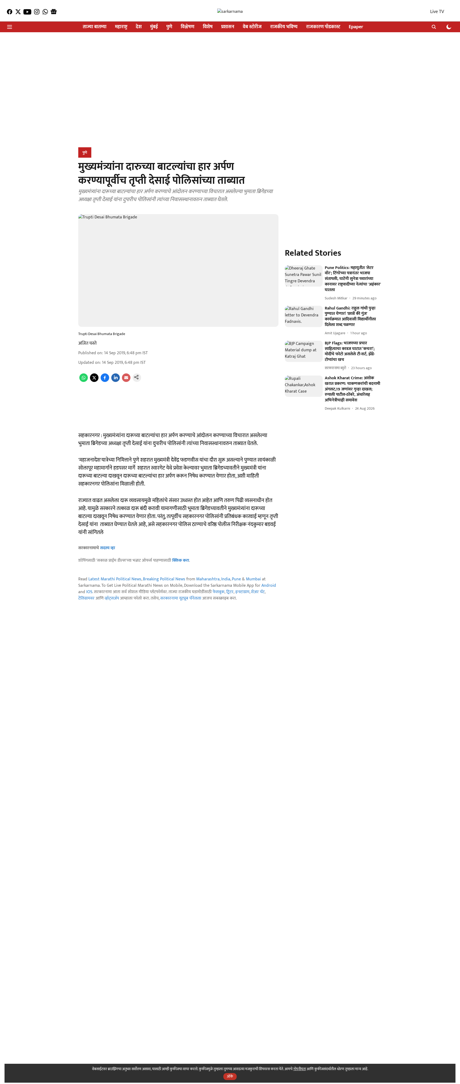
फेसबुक (218, 592)
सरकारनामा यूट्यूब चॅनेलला (180, 598)
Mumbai (253, 579)
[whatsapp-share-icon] (83, 380)
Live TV (437, 12)
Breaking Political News (164, 579)
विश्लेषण (187, 27)
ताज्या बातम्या (94, 27)
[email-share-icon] (126, 380)
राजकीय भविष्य (284, 27)
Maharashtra (208, 579)
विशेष (208, 27)
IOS (89, 592)
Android (268, 585)
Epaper (356, 27)
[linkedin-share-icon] (115, 380)
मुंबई (154, 27)
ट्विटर (229, 592)
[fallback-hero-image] (304, 276)
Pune (236, 579)
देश (139, 27)
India (225, 579)
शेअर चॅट (258, 592)
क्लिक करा (180, 560)
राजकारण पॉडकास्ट (323, 27)
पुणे (169, 27)
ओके (230, 1076)
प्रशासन (227, 27)
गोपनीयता (299, 1069)
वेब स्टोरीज (252, 27)
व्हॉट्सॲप (112, 598)
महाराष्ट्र (121, 27)
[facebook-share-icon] (105, 380)
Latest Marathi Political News (114, 579)
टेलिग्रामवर (86, 598)
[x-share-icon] (94, 380)
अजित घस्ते (87, 343)
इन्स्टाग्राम (242, 592)
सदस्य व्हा (107, 548)
